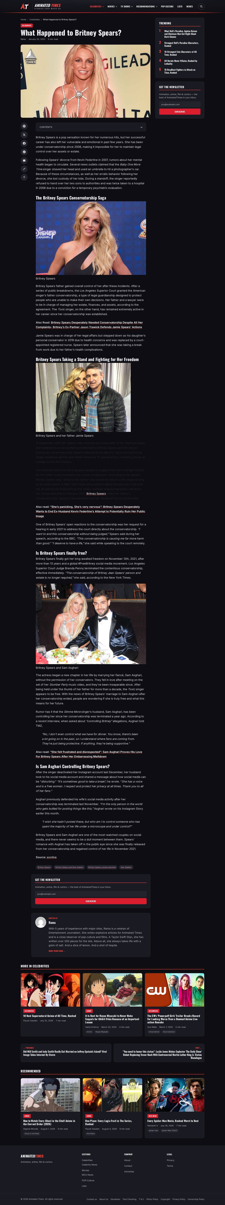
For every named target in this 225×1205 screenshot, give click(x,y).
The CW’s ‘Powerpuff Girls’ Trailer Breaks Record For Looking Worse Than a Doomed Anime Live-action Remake (173, 1019)
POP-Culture (167, 6)
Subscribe (91, 901)
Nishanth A (152, 1126)
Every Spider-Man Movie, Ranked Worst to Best (173, 1121)
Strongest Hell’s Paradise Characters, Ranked (181, 44)
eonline (51, 857)
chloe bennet (154, 1032)
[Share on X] (24, 134)
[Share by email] (24, 160)
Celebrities (95, 6)
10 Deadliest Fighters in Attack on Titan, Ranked (179, 71)
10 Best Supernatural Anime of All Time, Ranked (49, 1016)
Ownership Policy (196, 1199)
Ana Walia (152, 1027)
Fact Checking (129, 1199)
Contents (46, 127)
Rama (23, 39)
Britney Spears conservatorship (102, 867)
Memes (189, 6)
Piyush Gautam (30, 1020)
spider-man (153, 1130)
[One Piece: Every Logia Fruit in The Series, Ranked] (112, 1095)
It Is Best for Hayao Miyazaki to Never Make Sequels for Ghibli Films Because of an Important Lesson (112, 1019)
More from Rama (57, 951)
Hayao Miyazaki (102, 1032)
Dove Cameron (169, 1032)
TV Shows (125, 6)
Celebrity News (89, 1164)
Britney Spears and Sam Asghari (69, 867)
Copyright (165, 1199)
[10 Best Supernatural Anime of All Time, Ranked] (50, 990)
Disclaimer (115, 1199)
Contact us (92, 1199)
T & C (141, 1199)
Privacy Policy (178, 1199)
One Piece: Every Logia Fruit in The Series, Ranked (108, 1122)
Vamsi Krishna (92, 1027)
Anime (89, 1011)
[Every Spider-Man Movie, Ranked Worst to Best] (174, 1095)
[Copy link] (24, 169)
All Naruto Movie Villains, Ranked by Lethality (180, 62)
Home (23, 19)
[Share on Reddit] (24, 151)
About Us (103, 1199)
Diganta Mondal (30, 1129)
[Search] (201, 6)
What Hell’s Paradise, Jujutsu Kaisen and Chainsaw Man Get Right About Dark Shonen (180, 34)
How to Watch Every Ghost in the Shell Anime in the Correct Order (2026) (49, 1122)
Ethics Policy (152, 1199)
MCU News (153, 1116)
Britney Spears (96, 493)
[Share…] (24, 177)
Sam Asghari (126, 867)
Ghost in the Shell (32, 1134)
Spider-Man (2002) (169, 1130)
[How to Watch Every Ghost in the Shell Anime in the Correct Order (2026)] (50, 1095)
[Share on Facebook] (24, 143)
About (127, 1160)
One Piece (91, 1134)
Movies (111, 6)
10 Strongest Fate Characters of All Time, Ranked (180, 53)
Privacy (170, 1160)
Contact (128, 1166)
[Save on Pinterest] (24, 126)
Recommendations (145, 6)
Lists (179, 6)
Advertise (129, 1171)
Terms (170, 1166)
